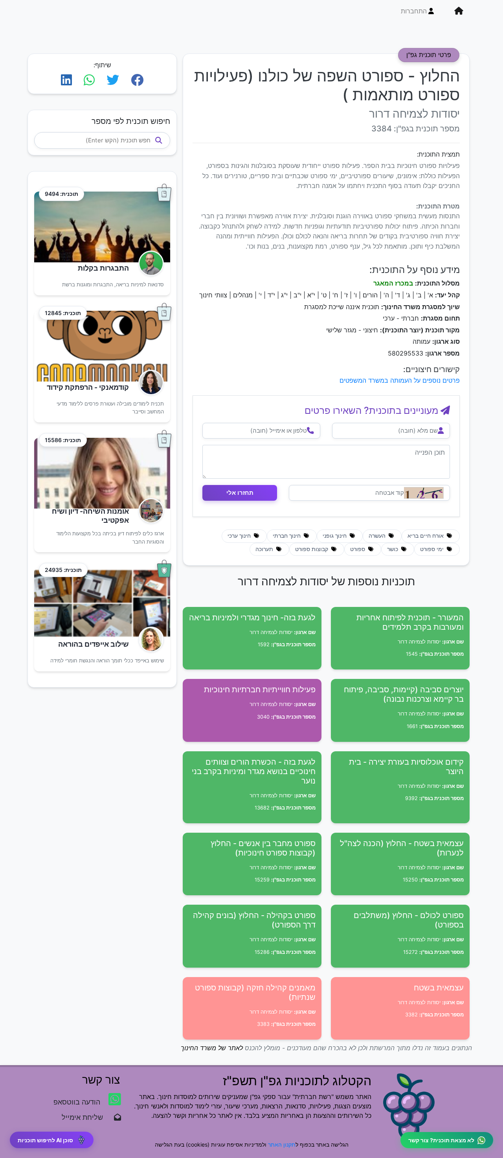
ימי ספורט (432, 549)
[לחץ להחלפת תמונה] (424, 493)
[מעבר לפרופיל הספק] (149, 263)
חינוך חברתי (287, 536)
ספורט (358, 549)
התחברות (414, 11)
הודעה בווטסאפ (77, 1102)
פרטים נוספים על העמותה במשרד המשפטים (400, 380)
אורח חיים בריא (426, 536)
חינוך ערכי (240, 536)
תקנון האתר (282, 1144)
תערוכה (265, 549)
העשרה (378, 536)
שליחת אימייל (86, 1117)
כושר (393, 549)
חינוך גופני (335, 536)
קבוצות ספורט (312, 549)
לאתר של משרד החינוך (212, 1048)
